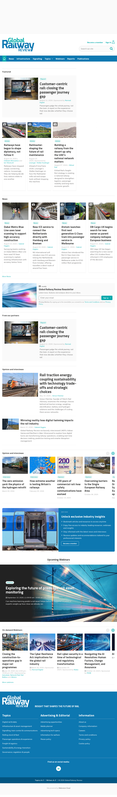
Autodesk (5, 675)
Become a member (95, 42)
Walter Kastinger (43, 163)
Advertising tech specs (50, 730)
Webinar (10, 583)
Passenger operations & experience (17, 739)
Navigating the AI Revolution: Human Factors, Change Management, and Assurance (95, 660)
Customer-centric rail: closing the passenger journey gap (54, 90)
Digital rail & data (9, 722)
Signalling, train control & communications (20, 730)
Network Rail (15, 675)
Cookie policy (84, 743)
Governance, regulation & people (16, 752)
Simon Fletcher (58, 396)
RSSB (89, 673)
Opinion (61, 477)
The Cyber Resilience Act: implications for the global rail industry (41, 659)
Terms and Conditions (92, 302)
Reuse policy (46, 739)
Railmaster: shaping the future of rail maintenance (36, 150)
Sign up (106, 298)
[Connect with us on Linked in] (58, 768)
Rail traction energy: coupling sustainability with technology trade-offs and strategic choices (58, 383)
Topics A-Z (39, 780)
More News (6, 276)
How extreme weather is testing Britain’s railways (42, 484)
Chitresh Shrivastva (11, 161)
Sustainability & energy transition (16, 748)
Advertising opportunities (51, 722)
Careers (82, 730)
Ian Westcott (9, 163)
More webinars (8, 682)
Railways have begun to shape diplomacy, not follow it (12, 150)
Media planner (47, 726)
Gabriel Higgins (40, 427)
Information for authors (50, 735)
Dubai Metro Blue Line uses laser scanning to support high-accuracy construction (15, 233)
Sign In (108, 42)
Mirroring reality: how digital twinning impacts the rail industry (46, 422)
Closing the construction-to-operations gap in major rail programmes (12, 660)
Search (111, 48)
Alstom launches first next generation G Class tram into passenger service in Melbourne (72, 235)
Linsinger (32, 163)
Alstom (14, 677)
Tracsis (62, 598)
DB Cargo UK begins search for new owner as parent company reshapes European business (101, 233)
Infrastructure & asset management (17, 726)
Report (43, 79)
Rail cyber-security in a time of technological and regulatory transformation (70, 659)
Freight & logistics (9, 743)
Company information (88, 726)
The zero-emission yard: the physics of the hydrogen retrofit (14, 484)
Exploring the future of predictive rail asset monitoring (40, 590)
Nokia (76, 670)
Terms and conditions (88, 735)
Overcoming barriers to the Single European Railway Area (96, 486)
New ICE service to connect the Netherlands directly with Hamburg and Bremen (43, 235)
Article (7, 141)
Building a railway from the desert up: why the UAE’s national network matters (64, 153)
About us (82, 722)
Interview (6, 477)
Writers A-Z (51, 780)
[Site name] (18, 51)
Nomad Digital (37, 670)
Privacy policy (84, 739)
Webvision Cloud (64, 788)
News (7, 223)
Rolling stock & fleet (10, 735)
